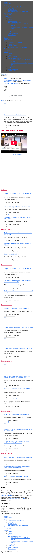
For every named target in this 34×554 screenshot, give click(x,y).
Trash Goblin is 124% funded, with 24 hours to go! (18, 457)
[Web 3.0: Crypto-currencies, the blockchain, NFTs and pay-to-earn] (9, 428)
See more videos (17, 154)
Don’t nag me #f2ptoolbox (11, 254)
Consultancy (7, 14)
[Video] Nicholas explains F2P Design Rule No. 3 (18, 348)
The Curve (11, 8)
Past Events (11, 32)
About (6, 16)
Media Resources (12, 21)
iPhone (17, 498)
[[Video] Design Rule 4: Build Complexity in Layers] (9, 326)
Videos (10, 19)
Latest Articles (8, 3)
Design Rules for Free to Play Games (18, 11)
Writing (13, 28)
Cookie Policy (12, 35)
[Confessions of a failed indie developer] (9, 113)
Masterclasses (8, 13)
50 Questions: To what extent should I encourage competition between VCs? (17, 281)
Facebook (11, 498)
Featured (4, 190)
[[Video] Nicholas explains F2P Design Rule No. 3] (9, 347)
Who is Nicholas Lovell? (14, 22)
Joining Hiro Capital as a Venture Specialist (16, 476)
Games (13, 30)
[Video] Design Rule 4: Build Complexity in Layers (18, 327)
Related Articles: (6, 229)
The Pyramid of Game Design (16, 7)
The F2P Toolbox (12, 10)
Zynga (10, 495)
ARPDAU (7, 78)
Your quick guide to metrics (11, 83)
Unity (23, 498)
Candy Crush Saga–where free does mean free (17, 206)
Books (6, 5)
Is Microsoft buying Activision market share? (16, 414)
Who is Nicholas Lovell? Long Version (22, 27)
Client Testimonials (13, 33)
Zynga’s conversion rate (10, 399)
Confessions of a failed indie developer (15, 115)
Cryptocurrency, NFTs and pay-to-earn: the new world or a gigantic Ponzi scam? (17, 442)
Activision (3, 495)
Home (6, 2)
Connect (10, 17)
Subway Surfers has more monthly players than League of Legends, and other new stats (17, 376)
